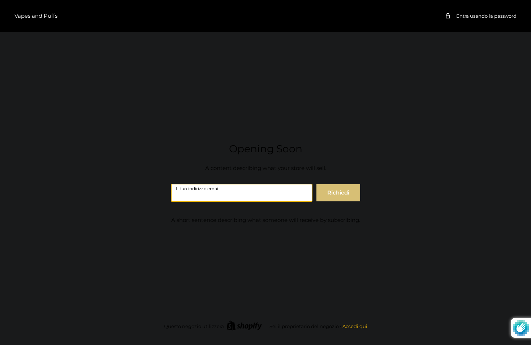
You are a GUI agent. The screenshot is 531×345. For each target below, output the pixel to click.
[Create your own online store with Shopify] (244, 325)
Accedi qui (354, 326)
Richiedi (338, 192)
